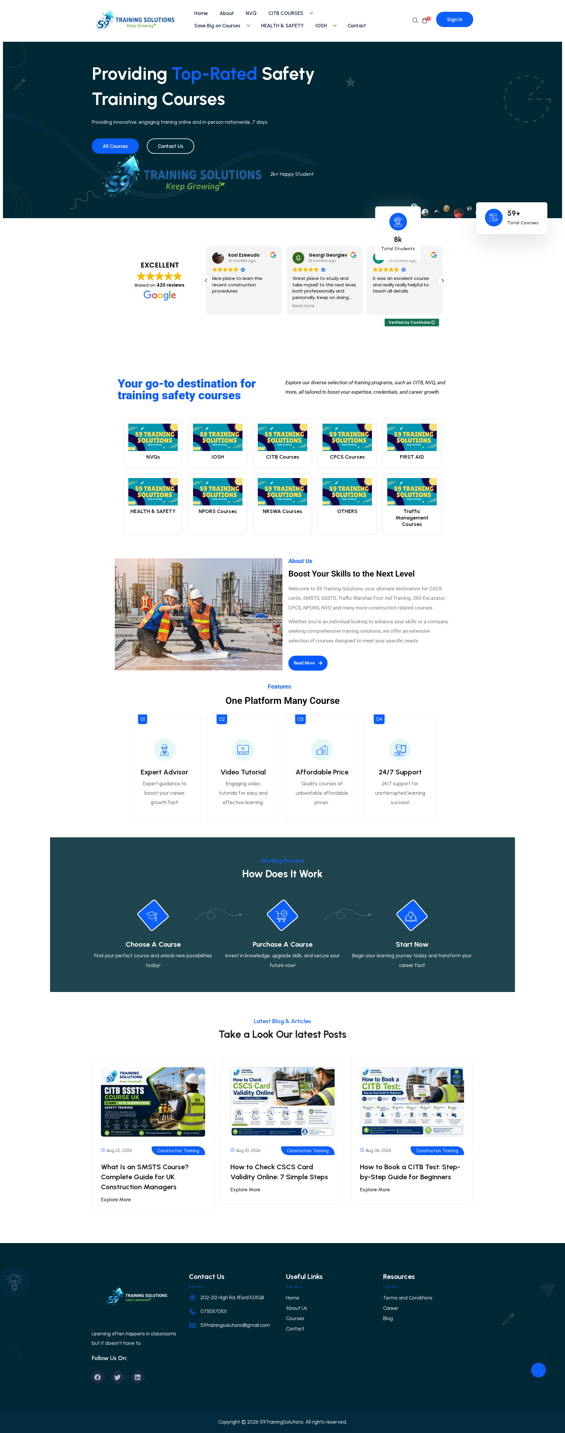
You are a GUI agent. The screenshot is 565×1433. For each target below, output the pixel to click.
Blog (388, 1318)
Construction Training (178, 1150)
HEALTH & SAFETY (282, 26)
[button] (442, 280)
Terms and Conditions (408, 1298)
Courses (295, 1318)
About (227, 13)
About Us (296, 1308)
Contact (357, 26)
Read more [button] (304, 306)
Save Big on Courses (217, 26)
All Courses (115, 146)
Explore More (116, 1199)
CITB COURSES (285, 13)
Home (201, 13)
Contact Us (170, 146)
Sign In (454, 19)
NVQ (251, 13)
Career (390, 1308)
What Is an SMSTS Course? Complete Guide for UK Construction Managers (145, 1177)
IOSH (321, 26)
